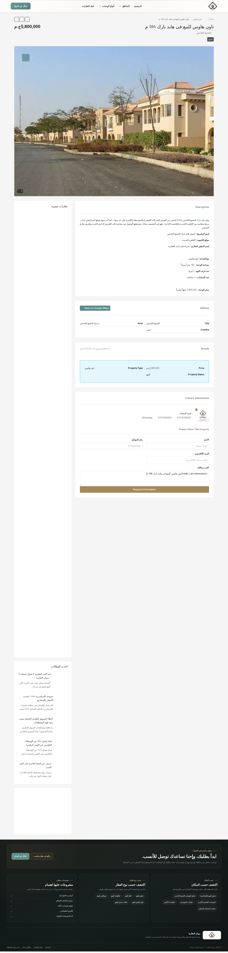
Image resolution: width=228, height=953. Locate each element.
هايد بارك (201, 220)
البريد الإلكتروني (202, 453)
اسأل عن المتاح (20, 6)
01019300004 (184, 417)
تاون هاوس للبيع (137, 902)
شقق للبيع (139, 896)
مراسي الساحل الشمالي (42, 901)
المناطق (126, 6)
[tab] (25, 57)
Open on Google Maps (96, 308)
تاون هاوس (197, 19)
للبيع (210, 39)
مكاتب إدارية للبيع (121, 902)
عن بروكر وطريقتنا (13, 947)
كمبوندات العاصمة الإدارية (207, 902)
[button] (27, 19)
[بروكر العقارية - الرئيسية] (203, 6)
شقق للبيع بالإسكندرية (208, 896)
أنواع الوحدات (108, 6)
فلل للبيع (128, 896)
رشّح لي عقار (26, 947)
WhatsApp (147, 417)
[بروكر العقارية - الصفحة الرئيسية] (212, 935)
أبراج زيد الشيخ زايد (42, 895)
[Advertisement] (43, 811)
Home (211, 19)
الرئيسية (138, 6)
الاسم (206, 439)
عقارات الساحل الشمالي (207, 908)
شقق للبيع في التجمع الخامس (185, 896)
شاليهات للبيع (115, 896)
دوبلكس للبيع (101, 896)
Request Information (144, 489)
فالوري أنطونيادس (42, 911)
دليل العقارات (88, 6)
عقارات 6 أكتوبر (169, 902)
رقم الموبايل (137, 439)
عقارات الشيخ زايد (186, 902)
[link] (60, 679)
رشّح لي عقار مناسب (42, 856)
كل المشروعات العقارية (42, 916)
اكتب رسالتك (203, 467)
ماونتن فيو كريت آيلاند (42, 906)
